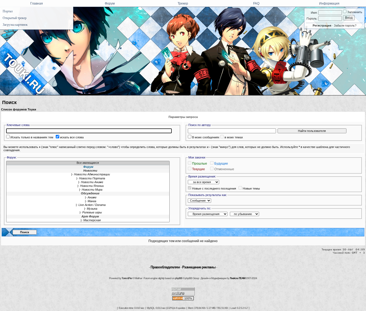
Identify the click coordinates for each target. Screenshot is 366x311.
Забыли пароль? (345, 25)
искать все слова (71, 137)
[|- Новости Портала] (87, 178)
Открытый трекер (15, 18)
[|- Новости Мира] (87, 190)
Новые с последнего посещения (214, 188)
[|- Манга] (87, 201)
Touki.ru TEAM (237, 278)
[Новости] (87, 171)
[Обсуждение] (87, 193)
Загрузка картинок (15, 25)
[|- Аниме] (87, 197)
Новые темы (251, 188)
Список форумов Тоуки (18, 109)
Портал (8, 11)
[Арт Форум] (87, 217)
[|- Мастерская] (87, 220)
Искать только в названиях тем (32, 137)
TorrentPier (127, 278)
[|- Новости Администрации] (87, 174)
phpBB (178, 278)
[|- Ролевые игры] (87, 212)
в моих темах (234, 137)
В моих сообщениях (205, 137)
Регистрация (322, 25)
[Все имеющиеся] (87, 163)
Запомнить (354, 12)
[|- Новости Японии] (87, 186)
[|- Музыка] (87, 209)
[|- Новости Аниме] (87, 182)
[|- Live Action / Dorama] (87, 205)
